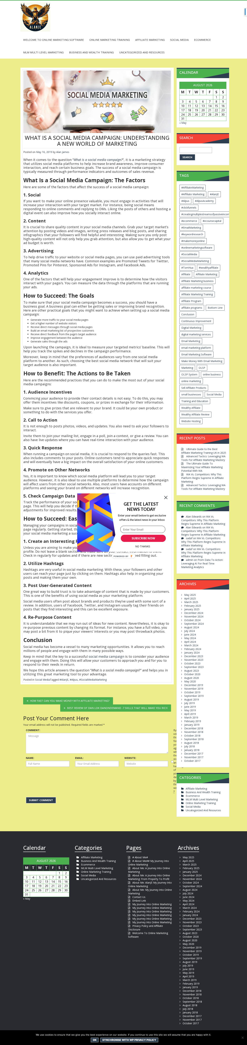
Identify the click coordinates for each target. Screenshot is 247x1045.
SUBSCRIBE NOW (143, 538)
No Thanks (142, 546)
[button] (141, 506)
